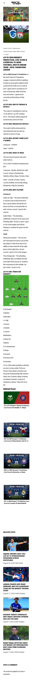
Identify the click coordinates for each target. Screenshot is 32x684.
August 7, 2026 (8, 622)
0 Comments (22, 51)
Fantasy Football (12, 51)
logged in (15, 671)
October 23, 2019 (7, 48)
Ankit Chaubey (20, 593)
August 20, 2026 (8, 563)
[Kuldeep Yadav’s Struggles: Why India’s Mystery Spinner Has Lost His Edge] (16, 604)
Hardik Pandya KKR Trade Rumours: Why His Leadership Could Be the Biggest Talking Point (16, 587)
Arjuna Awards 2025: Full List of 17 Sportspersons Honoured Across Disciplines (14, 557)
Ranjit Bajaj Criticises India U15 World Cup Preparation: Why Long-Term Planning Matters (15, 646)
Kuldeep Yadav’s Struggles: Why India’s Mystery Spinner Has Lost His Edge (15, 616)
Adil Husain (19, 563)
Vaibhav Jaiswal (16, 48)
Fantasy (6, 51)
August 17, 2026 (8, 593)
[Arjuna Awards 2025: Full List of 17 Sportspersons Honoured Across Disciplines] (16, 544)
